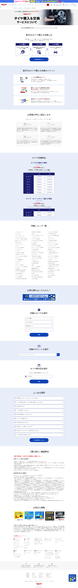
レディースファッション (17, 540)
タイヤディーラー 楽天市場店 (53, 244)
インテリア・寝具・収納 (48, 552)
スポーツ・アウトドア (27, 552)
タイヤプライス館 (18, 249)
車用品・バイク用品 (23, 8)
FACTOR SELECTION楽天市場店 (20, 278)
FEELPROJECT (34, 244)
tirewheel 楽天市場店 (35, 263)
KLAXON (33, 273)
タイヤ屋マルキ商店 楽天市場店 (37, 240)
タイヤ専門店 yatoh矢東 (52, 233)
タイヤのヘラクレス (51, 273)
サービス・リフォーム (48, 558)
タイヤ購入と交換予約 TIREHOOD (53, 264)
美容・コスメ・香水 (48, 540)
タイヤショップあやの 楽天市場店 (21, 256)
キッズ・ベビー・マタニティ (59, 540)
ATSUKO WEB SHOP (51, 263)
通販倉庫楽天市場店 (35, 268)
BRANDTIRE (50, 249)
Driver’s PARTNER (51, 271)
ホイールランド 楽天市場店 (36, 245)
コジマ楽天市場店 (34, 278)
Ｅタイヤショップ (51, 242)
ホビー (56, 555)
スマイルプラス (17, 233)
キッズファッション (16, 543)
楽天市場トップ (16, 8)
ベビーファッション (16, 545)
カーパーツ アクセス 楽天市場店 (37, 247)
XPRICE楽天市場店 (51, 268)
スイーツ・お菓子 (26, 542)
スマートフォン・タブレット (18, 555)
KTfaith (33, 264)
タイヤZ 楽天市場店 (35, 249)
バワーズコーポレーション (19, 235)
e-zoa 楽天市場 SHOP (19, 273)
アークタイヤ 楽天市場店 (19, 247)
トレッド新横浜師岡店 (19, 259)
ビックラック (17, 263)
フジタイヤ (49, 237)
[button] (54, 5)
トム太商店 (17, 268)
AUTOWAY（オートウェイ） (20, 254)
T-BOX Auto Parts (18, 242)
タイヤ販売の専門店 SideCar (52, 252)
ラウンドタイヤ (34, 254)
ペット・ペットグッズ (48, 555)
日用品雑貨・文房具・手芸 (38, 540)
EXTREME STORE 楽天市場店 (53, 261)
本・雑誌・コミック (58, 558)
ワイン (25, 546)
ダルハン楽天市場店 (51, 275)
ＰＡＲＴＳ (17, 245)
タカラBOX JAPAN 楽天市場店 (37, 271)
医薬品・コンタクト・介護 (38, 543)
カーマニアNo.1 (34, 242)
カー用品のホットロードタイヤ (53, 266)
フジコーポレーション (35, 237)
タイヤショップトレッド (19, 244)
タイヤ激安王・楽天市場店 (19, 252)
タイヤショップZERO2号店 (19, 271)
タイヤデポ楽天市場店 (35, 275)
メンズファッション (16, 542)
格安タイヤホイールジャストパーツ (21, 240)
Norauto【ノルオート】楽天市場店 (37, 252)
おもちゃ (56, 542)
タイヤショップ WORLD (19, 264)
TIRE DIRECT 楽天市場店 (36, 256)
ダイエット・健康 (37, 542)
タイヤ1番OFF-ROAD (35, 261)
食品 (24, 540)
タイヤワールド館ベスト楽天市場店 (54, 247)
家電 (14, 552)
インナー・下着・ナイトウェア (18, 546)
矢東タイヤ (33, 233)
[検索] (48, 5)
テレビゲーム (57, 552)
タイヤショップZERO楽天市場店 (53, 235)
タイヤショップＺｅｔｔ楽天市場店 (21, 266)
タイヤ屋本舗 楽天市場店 (52, 240)
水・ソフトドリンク (27, 543)
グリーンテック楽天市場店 (36, 266)
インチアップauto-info (19, 275)
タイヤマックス (17, 261)
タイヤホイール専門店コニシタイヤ (37, 235)
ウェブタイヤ (50, 254)
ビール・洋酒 (26, 545)
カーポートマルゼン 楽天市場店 (53, 256)
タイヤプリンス (34, 259)
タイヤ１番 (49, 259)
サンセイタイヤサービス (52, 245)
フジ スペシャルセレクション (20, 237)
